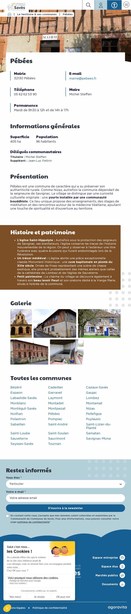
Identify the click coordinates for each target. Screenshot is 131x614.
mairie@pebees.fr (82, 78)
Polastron (18, 419)
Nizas (90, 408)
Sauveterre (19, 438)
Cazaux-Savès (97, 387)
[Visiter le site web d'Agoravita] (117, 607)
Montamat (94, 403)
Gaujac (91, 392)
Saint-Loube (20, 433)
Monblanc (18, 403)
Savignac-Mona (98, 438)
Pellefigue (94, 414)
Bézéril (15, 387)
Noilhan (16, 414)
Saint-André (58, 424)
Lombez (92, 398)
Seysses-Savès (21, 444)
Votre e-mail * (16, 491)
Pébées (54, 414)
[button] (126, 5)
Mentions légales (14, 608)
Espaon (16, 392)
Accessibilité (114, 5)
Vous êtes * (14, 477)
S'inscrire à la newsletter (65, 508)
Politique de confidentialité (50, 608)
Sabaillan (17, 424)
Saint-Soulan (58, 433)
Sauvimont (56, 438)
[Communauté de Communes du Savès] (16, 6)
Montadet (56, 403)
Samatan (93, 433)
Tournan (54, 444)
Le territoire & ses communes (37, 14)
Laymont (55, 398)
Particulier (17, 484)
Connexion (101, 5)
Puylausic (93, 419)
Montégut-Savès (23, 408)
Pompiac (55, 419)
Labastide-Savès (23, 398)
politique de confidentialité (33, 522)
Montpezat (57, 408)
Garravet (55, 392)
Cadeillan (55, 387)
